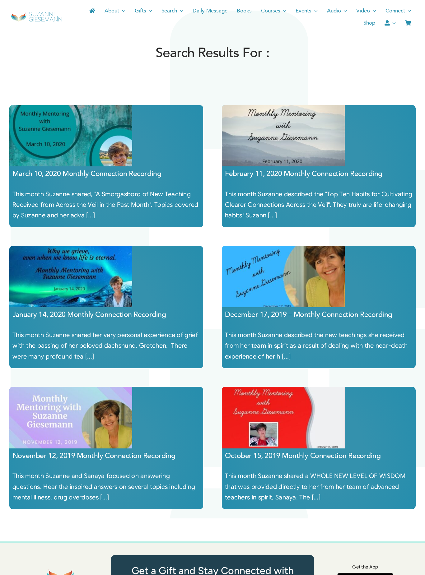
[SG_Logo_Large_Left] (36, 14)
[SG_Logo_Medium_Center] (60, 569)
